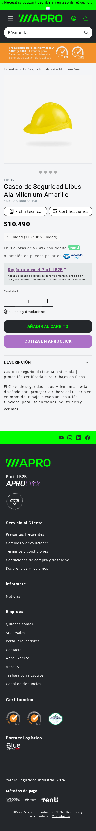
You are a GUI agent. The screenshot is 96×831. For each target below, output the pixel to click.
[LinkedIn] (78, 437)
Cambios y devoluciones (27, 543)
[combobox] (48, 32)
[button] (10, 18)
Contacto (14, 649)
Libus (9, 180)
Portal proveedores (23, 641)
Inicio (8, 69)
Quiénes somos (19, 624)
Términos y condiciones (27, 551)
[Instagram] (69, 437)
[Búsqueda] (86, 32)
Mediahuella (61, 816)
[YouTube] (61, 437)
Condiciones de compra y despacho (37, 560)
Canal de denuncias (23, 683)
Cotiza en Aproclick (47, 341)
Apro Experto (17, 658)
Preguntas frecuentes (25, 534)
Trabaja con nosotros (25, 675)
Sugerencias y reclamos (27, 568)
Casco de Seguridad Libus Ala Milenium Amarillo (50, 69)
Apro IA (12, 666)
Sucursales (15, 632)
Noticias (13, 596)
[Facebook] (87, 437)
